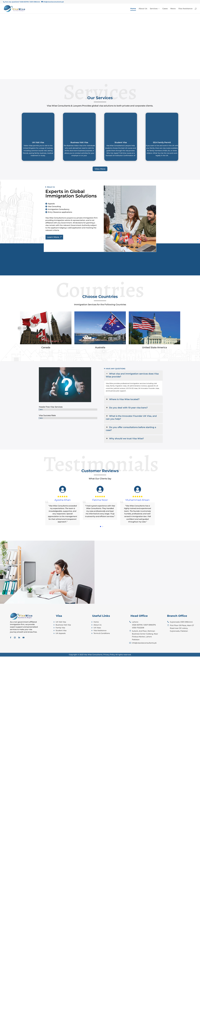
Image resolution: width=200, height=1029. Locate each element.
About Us (143, 9)
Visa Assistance (185, 9)
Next (19, 328)
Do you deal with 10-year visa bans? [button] (128, 407)
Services (154, 9)
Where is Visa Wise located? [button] (124, 399)
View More (100, 169)
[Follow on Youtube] (23, 637)
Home (133, 9)
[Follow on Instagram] (14, 637)
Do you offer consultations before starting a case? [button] (131, 428)
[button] (100, 526)
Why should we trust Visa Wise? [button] (126, 438)
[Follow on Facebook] (10, 637)
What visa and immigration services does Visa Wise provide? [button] (132, 375)
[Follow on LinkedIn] (19, 637)
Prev (25, 328)
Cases (165, 9)
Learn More (53, 237)
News (173, 9)
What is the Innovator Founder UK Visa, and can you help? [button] (131, 417)
